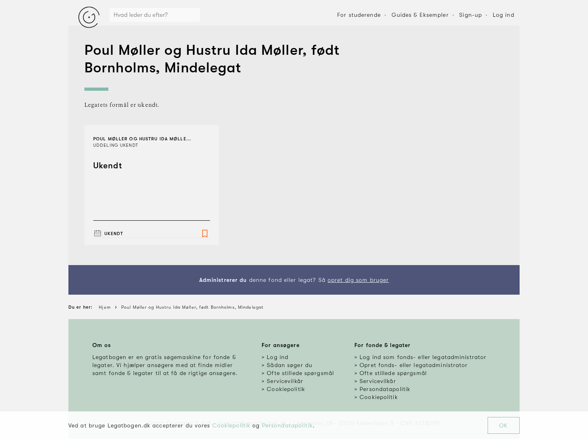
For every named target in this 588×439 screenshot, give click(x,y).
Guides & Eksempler (420, 15)
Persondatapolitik (287, 425)
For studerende (359, 15)
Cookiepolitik (231, 425)
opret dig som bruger (358, 280)
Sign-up (470, 15)
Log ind (503, 15)
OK (503, 425)
